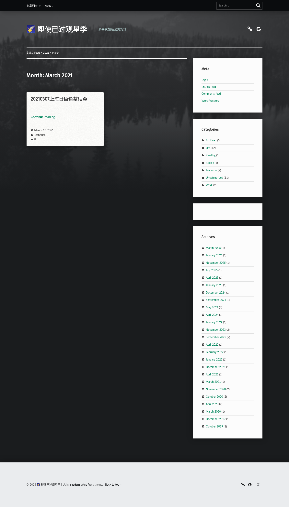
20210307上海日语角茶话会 (59, 99)
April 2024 (212, 314)
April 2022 (212, 344)
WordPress (87, 484)
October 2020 (214, 396)
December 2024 (215, 292)
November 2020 (216, 389)
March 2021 (213, 381)
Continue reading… (44, 117)
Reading (210, 155)
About (48, 5)
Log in (205, 80)
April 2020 (212, 404)
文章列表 (32, 5)
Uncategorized (214, 177)
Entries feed (209, 86)
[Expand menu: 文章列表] (40, 6)
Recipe (210, 162)
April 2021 (212, 374)
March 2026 (213, 247)
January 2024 (214, 322)
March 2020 (213, 411)
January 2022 (214, 359)
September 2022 (216, 337)
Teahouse (39, 135)
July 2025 (212, 270)
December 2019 (215, 419)
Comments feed (211, 93)
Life (208, 147)
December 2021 (215, 366)
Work (209, 185)
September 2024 (216, 299)
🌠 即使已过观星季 (57, 29)
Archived (211, 140)
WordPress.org (210, 100)
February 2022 (215, 352)
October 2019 (214, 426)
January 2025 (214, 285)
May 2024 (212, 307)
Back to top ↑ (113, 484)
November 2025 (216, 262)
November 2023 (216, 329)
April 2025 (212, 277)
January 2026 (214, 255)
